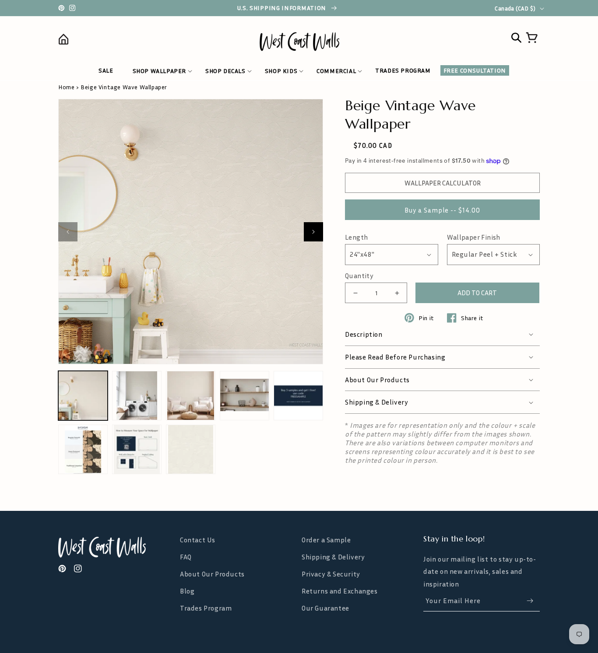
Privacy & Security (331, 573)
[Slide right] (313, 231)
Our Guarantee (325, 608)
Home (66, 87)
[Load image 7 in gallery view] (137, 449)
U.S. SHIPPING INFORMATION (282, 7)
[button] (159, 71)
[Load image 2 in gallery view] (137, 395)
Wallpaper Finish (473, 237)
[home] (118, 41)
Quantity (359, 276)
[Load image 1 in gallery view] (83, 395)
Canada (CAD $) (515, 8)
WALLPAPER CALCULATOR (443, 182)
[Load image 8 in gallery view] (190, 449)
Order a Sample (326, 540)
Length (356, 237)
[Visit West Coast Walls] (116, 547)
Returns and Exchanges (340, 591)
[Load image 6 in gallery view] (83, 449)
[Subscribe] (529, 600)
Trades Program (206, 608)
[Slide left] (67, 231)
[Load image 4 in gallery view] (244, 395)
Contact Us (197, 540)
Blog (187, 591)
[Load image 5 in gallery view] (298, 395)
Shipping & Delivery (333, 556)
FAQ (186, 556)
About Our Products (212, 573)
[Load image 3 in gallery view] (190, 395)
